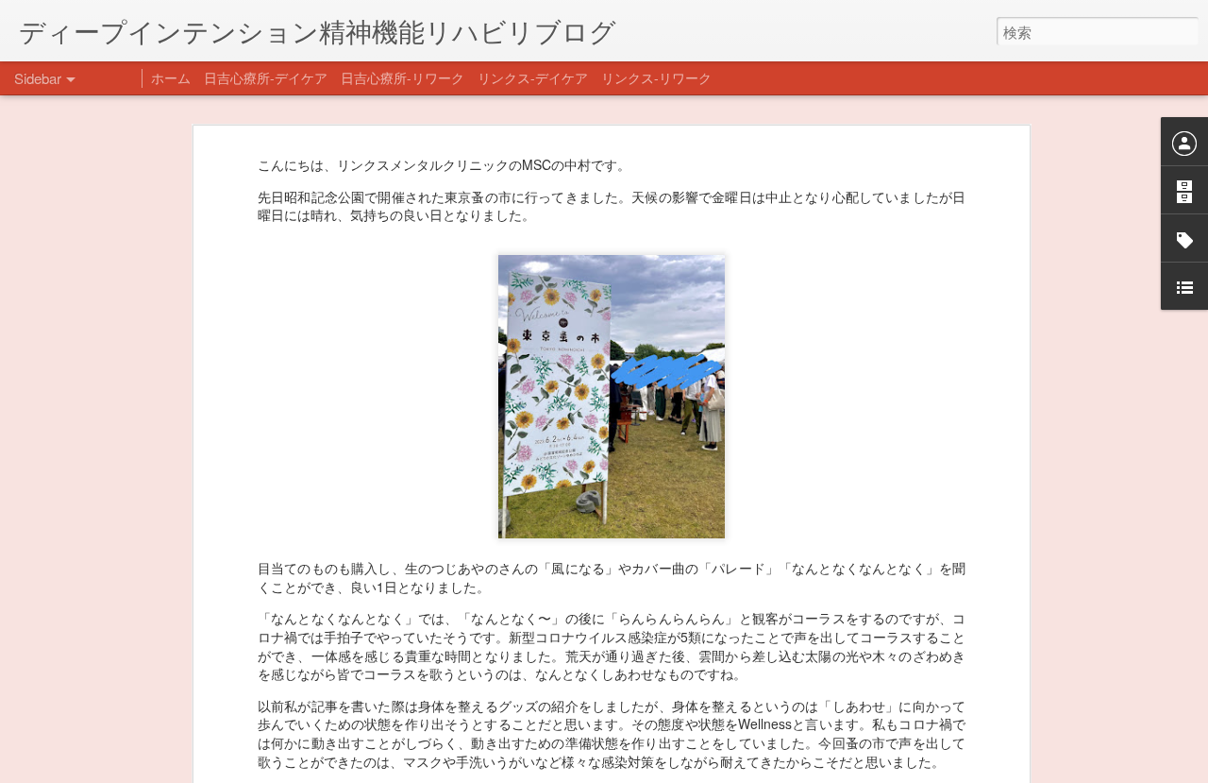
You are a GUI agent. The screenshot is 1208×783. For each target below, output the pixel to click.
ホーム (171, 77)
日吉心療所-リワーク (402, 77)
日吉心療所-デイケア (265, 77)
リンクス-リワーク (656, 77)
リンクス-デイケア (533, 77)
